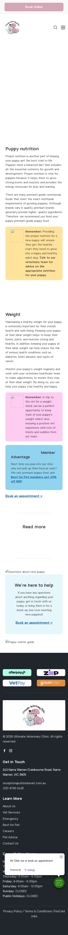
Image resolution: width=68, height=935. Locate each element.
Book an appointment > (23, 496)
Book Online (34, 7)
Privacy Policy (12, 911)
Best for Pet (11, 825)
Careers (8, 831)
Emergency (10, 819)
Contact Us (10, 843)
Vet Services (11, 812)
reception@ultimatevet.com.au (24, 783)
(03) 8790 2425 (13, 788)
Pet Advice (10, 837)
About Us (9, 806)
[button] (59, 882)
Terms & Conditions (38, 911)
